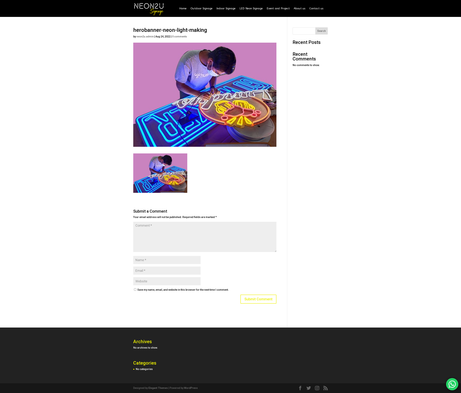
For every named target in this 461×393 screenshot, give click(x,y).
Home (183, 8)
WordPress (191, 388)
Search (321, 30)
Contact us (316, 8)
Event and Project (278, 8)
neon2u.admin (145, 36)
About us (299, 8)
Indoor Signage (226, 8)
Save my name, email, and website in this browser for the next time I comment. (183, 289)
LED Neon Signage (251, 8)
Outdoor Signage (201, 8)
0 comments (179, 36)
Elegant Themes (158, 388)
